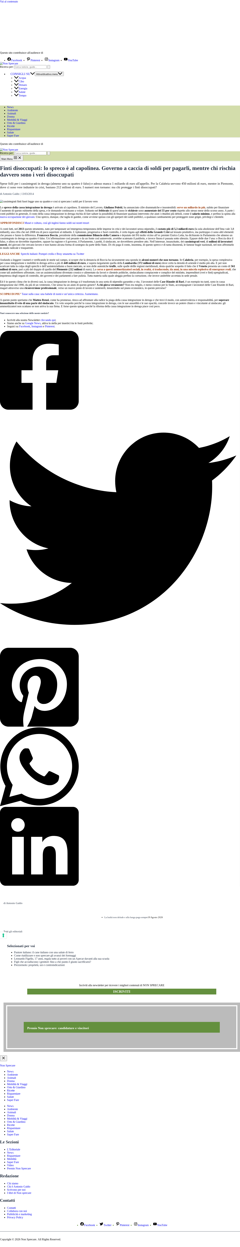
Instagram (36, 326)
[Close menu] (3, 1058)
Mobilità (11, 1158)
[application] (32, 74)
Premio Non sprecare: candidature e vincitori (58, 1028)
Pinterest (49, 326)
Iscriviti (121, 991)
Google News (33, 323)
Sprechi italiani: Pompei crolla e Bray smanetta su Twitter (52, 253)
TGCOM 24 (54, 52)
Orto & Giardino (16, 122)
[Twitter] (118, 529)
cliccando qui (48, 320)
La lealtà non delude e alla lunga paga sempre (126, 917)
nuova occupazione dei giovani (17, 216)
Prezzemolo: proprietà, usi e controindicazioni (39, 964)
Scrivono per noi (16, 1189)
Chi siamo (12, 1183)
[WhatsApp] (118, 767)
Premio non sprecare (18, 1000)
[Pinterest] (118, 687)
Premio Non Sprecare (19, 1168)
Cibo (21, 81)
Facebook (24, 326)
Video (10, 1165)
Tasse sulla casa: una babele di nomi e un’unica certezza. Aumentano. (60, 293)
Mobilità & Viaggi (17, 119)
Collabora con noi (17, 1211)
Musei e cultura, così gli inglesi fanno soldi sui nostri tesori (56, 222)
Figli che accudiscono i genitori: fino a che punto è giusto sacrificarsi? (52, 961)
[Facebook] (118, 370)
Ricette (11, 126)
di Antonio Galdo (13, 903)
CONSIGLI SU (20, 74)
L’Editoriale (13, 1149)
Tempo (22, 95)
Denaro (23, 84)
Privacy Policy (15, 1217)
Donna (11, 116)
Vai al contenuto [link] (9, 1)
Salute (22, 91)
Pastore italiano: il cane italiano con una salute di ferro (44, 952)
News (10, 107)
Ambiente (12, 110)
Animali (11, 113)
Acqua (22, 77)
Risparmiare (13, 129)
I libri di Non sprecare (19, 1192)
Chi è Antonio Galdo (18, 1186)
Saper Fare (13, 135)
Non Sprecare (7, 1065)
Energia (23, 88)
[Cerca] (48, 67)
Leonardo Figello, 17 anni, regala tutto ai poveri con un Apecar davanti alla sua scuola (61, 958)
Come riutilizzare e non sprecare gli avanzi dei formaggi (45, 955)
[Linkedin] (118, 846)
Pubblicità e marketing (19, 1214)
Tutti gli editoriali (13, 931)
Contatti (11, 1207)
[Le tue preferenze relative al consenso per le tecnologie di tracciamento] (3, 935)
